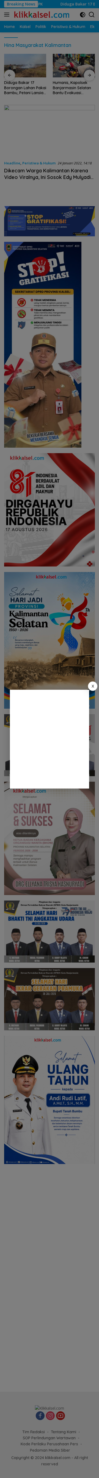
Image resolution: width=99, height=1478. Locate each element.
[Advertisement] (49, 739)
